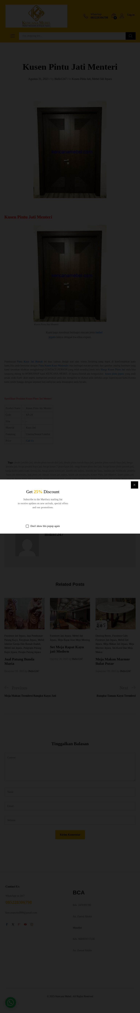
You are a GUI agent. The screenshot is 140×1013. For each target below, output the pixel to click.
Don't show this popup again (45, 526)
